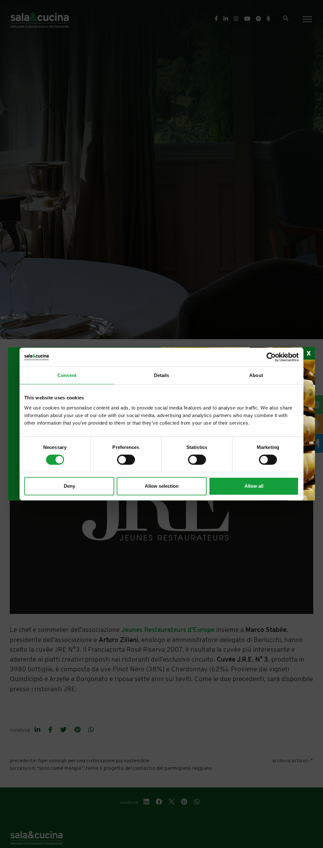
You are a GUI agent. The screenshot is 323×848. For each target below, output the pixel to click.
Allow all (253, 486)
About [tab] (256, 375)
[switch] (126, 460)
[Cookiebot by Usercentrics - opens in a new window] (271, 357)
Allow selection (162, 486)
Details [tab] (161, 375)
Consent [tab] (66, 375)
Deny (69, 486)
